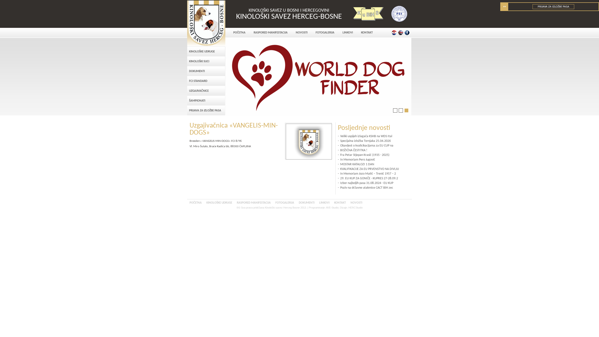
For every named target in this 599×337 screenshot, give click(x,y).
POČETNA (239, 32)
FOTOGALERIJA (325, 32)
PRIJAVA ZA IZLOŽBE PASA (553, 6)
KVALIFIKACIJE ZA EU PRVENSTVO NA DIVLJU (369, 169)
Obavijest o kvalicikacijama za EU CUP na (366, 145)
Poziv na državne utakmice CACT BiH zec (366, 188)
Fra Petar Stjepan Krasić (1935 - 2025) (364, 155)
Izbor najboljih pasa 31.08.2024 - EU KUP (366, 183)
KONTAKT (367, 32)
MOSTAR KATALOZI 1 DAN (357, 164)
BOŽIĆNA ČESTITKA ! (353, 150)
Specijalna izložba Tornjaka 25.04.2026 (365, 141)
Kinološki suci (199, 61)
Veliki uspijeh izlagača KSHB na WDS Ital (366, 136)
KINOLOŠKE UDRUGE (202, 51)
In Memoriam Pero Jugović (357, 159)
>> (504, 6)
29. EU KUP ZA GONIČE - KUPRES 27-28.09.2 (369, 178)
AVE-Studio (332, 207)
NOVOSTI (301, 32)
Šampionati (197, 100)
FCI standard (198, 81)
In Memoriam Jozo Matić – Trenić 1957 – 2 (368, 174)
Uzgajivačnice (199, 90)
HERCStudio (355, 207)
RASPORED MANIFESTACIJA (271, 32)
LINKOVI (348, 32)
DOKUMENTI (197, 71)
